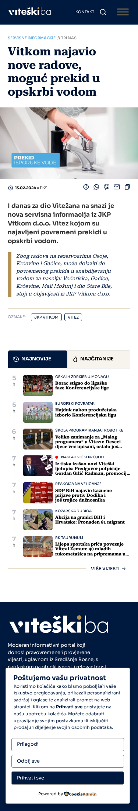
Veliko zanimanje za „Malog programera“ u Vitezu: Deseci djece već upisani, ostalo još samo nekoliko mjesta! (88, 444)
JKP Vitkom (46, 317)
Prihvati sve (30, 778)
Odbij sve (28, 761)
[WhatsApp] (96, 188)
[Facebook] (86, 188)
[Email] (117, 188)
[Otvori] (123, 12)
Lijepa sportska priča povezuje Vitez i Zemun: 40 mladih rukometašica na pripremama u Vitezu (90, 551)
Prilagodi (28, 744)
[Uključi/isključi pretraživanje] (103, 12)
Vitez (73, 317)
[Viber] (106, 188)
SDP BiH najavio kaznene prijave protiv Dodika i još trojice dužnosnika (83, 495)
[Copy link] (127, 188)
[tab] (37, 359)
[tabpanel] (69, 473)
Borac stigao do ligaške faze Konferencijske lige (82, 385)
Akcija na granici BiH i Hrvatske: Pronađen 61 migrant (90, 520)
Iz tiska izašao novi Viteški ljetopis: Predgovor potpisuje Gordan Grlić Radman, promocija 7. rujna (92, 471)
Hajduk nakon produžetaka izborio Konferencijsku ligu (86, 412)
